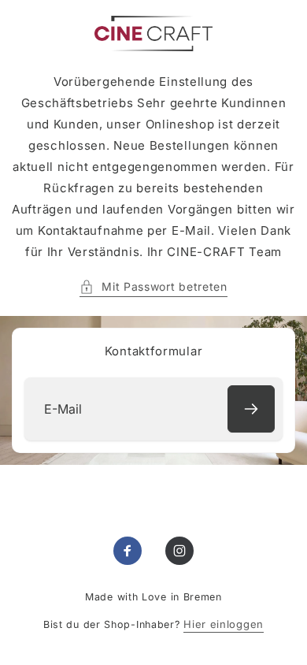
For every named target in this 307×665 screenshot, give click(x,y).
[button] (153, 286)
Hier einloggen (223, 624)
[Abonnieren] (251, 409)
